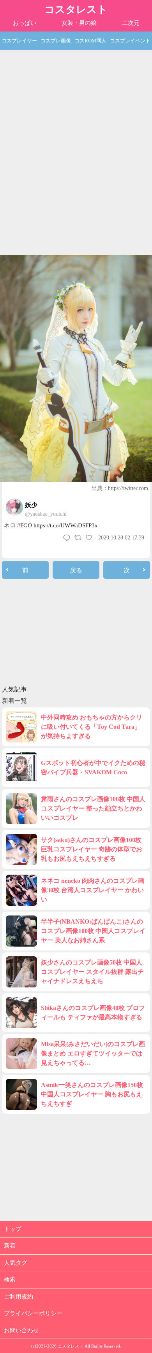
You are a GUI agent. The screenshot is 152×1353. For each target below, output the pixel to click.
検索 (10, 1279)
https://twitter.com (128, 488)
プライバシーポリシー (33, 1313)
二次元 (131, 23)
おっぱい (24, 23)
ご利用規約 (18, 1296)
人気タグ (15, 1263)
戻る (76, 570)
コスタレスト (76, 9)
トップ (12, 1229)
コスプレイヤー (19, 41)
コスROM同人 (90, 41)
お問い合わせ (21, 1330)
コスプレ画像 (56, 41)
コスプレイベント (130, 41)
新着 (10, 1246)
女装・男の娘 (79, 23)
